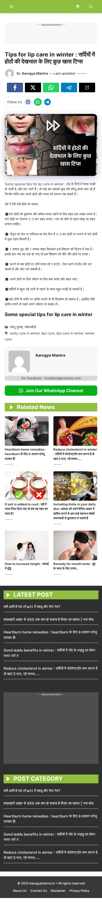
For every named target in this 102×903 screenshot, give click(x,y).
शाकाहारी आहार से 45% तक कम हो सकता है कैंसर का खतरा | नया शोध (49, 619)
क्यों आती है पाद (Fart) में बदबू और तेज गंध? (32, 606)
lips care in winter (69, 333)
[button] (90, 6)
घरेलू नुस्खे (16, 327)
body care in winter (25, 333)
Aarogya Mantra (35, 73)
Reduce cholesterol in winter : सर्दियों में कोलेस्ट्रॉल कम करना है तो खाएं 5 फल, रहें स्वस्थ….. (75, 454)
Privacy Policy (79, 891)
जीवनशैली (30, 327)
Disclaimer (58, 891)
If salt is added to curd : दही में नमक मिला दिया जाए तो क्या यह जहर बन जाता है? (26, 508)
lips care (48, 333)
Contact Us (38, 891)
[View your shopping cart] (77, 6)
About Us (20, 891)
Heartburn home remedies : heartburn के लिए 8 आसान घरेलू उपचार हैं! (25, 454)
